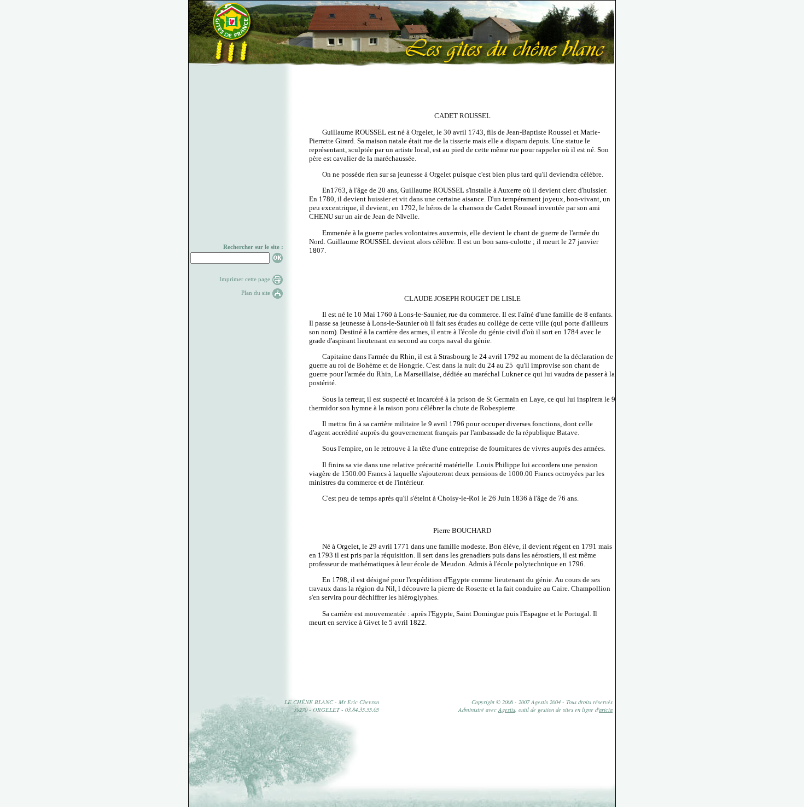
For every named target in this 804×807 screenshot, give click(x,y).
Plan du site (256, 293)
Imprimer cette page (245, 279)
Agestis (506, 709)
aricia (606, 709)
